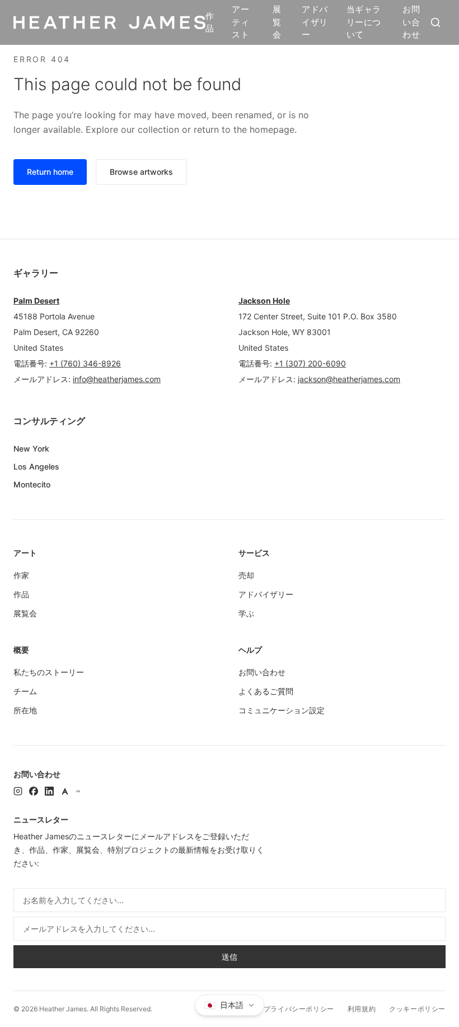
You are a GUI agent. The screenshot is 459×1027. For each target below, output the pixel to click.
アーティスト (240, 22)
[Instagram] (17, 791)
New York (31, 448)
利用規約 (362, 1009)
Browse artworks (141, 171)
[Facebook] (33, 791)
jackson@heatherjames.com (349, 379)
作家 (21, 575)
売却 (246, 575)
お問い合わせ (411, 22)
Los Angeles (36, 466)
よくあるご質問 (265, 691)
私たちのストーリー (48, 672)
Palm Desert (36, 300)
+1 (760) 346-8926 (85, 363)
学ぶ (246, 613)
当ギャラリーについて (363, 22)
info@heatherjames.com (117, 379)
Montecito (31, 484)
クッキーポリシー (417, 1009)
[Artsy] (64, 791)
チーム (25, 691)
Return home (50, 171)
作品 (209, 22)
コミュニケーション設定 (281, 710)
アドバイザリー (314, 22)
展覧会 (277, 22)
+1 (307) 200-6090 (310, 363)
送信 (229, 956)
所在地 (25, 710)
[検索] (435, 22)
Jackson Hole (264, 300)
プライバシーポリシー (299, 1009)
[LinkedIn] (49, 791)
